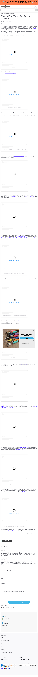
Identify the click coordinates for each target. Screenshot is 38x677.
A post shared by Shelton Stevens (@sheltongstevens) (14, 484)
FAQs (2, 637)
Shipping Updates (4, 638)
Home (2, 13)
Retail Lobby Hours (4, 641)
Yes (27, 338)
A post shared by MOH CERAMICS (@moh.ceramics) (14, 67)
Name (2, 573)
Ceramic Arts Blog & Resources (9, 13)
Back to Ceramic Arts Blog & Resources (20, 602)
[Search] (36, 10)
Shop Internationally (4, 644)
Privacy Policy (20, 597)
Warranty (2, 646)
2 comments (3, 21)
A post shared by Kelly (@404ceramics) (14, 107)
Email (2, 578)
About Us (2, 649)
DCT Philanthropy (4, 653)
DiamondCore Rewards (5, 640)
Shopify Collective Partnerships (6, 652)
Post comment (5, 593)
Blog (2, 643)
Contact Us (3, 650)
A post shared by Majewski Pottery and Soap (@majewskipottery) (14, 526)
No (26, 341)
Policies (2, 647)
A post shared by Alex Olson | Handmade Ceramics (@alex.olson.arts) (14, 315)
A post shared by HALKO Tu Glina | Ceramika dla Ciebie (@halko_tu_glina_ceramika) (16, 149)
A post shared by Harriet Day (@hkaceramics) (14, 399)
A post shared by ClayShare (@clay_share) (14, 357)
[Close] (33, 330)
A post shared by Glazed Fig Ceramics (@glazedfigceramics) (14, 273)
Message (3, 583)
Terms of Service (27, 597)
